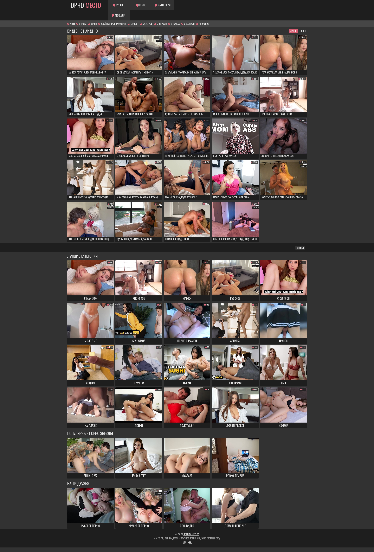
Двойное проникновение (113, 23)
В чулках (175, 23)
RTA (184, 542)
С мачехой (189, 23)
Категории (163, 5)
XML (190, 542)
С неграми (161, 23)
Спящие (134, 23)
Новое (142, 5)
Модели (119, 15)
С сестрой (147, 23)
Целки (93, 23)
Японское (203, 23)
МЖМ (72, 23)
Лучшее (120, 5)
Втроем (82, 23)
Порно (84, 5)
